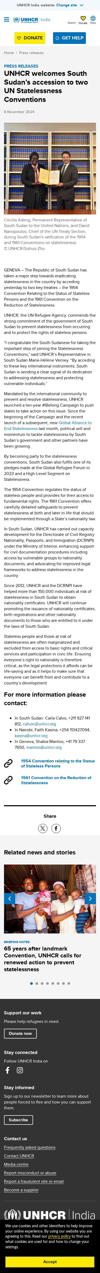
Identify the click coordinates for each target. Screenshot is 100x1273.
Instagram (19, 1070)
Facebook (7, 1070)
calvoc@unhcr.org (39, 724)
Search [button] (72, 22)
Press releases (31, 52)
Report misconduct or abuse (30, 1173)
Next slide (90, 898)
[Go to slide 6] (59, 984)
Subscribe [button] (18, 1120)
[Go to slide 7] (64, 984)
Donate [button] (83, 23)
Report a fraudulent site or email (34, 1181)
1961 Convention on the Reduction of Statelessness (56, 780)
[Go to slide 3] (43, 984)
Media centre (16, 1164)
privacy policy (59, 1236)
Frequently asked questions (29, 1147)
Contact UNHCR (19, 1156)
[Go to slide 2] (38, 984)
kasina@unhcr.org (31, 736)
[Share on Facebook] (56, 828)
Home (9, 52)
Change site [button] (66, 5)
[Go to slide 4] (48, 984)
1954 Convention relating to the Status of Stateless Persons (58, 763)
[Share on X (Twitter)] (42, 828)
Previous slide (9, 898)
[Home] (31, 20)
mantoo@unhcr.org (44, 747)
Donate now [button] (20, 1033)
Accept (50, 1262)
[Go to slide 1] (32, 984)
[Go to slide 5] (54, 984)
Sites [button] (93, 22)
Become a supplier (21, 1190)
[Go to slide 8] (70, 984)
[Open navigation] (6, 19)
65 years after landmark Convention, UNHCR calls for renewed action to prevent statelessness (42, 959)
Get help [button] (72, 37)
